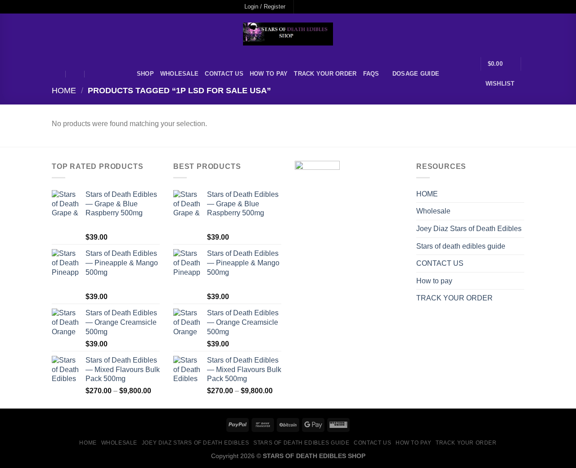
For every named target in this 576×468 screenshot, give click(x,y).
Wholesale (179, 73)
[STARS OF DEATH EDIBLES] (288, 34)
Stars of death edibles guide (460, 246)
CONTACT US (224, 73)
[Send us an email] (327, 7)
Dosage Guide (415, 73)
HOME (427, 194)
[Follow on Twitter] (319, 7)
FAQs (371, 73)
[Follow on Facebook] (301, 7)
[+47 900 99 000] (94, 74)
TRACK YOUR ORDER (325, 73)
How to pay (269, 73)
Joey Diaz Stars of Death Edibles (469, 228)
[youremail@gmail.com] (56, 74)
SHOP (145, 73)
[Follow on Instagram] (310, 7)
